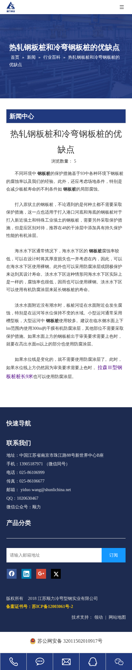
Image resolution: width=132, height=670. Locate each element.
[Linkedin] (26, 574)
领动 (98, 617)
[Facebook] (12, 574)
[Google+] (41, 574)
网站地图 (117, 617)
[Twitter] (56, 574)
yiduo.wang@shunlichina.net (46, 489)
